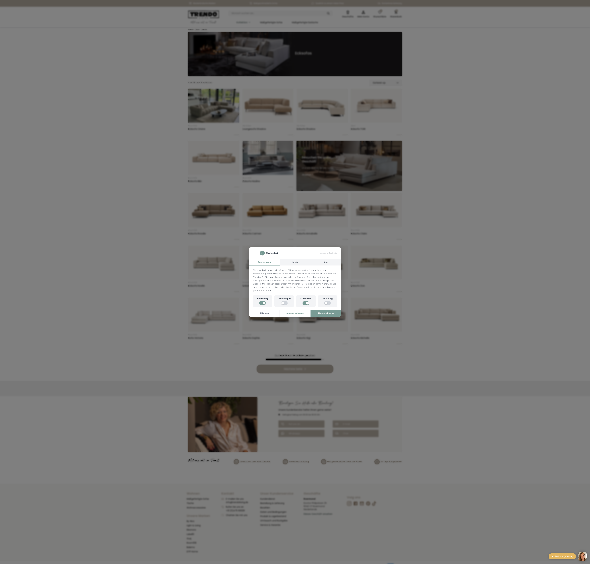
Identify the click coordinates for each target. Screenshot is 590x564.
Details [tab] (295, 262)
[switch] (262, 303)
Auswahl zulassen (295, 313)
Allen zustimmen (326, 313)
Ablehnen (264, 313)
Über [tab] (325, 262)
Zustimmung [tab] (264, 262)
